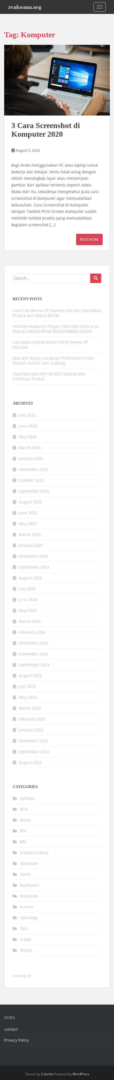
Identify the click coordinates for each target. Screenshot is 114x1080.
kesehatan (29, 885)
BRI (23, 841)
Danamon (29, 863)
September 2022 (34, 751)
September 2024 (34, 567)
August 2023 (30, 675)
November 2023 (33, 653)
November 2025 (33, 469)
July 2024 (27, 588)
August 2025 (30, 502)
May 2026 (28, 436)
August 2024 (30, 577)
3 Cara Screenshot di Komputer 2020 (45, 129)
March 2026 (30, 447)
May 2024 (28, 610)
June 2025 (28, 512)
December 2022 (33, 740)
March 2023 (30, 708)
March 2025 (30, 534)
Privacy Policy (16, 1040)
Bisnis (25, 820)
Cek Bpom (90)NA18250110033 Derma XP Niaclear (50, 345)
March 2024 (30, 621)
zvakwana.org (24, 7)
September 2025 (34, 491)
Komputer (29, 896)
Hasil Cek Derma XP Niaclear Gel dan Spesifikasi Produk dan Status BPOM (57, 313)
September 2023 (34, 664)
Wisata (26, 950)
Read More (89, 239)
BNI (23, 830)
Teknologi (29, 917)
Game (25, 874)
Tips (24, 928)
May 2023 (28, 697)
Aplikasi (27, 798)
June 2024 (28, 599)
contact (11, 1029)
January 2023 (31, 729)
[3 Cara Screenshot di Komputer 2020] (57, 80)
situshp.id (22, 975)
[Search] (95, 278)
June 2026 (28, 426)
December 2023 (33, 643)
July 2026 (27, 415)
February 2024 (32, 632)
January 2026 (31, 458)
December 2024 (33, 556)
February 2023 (32, 719)
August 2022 (30, 762)
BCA (23, 809)
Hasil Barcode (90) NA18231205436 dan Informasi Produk (49, 376)
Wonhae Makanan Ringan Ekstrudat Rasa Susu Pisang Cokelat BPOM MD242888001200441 (56, 329)
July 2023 (27, 686)
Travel (25, 939)
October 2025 (31, 480)
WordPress (80, 1074)
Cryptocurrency (34, 852)
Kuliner (26, 906)
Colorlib (47, 1074)
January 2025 (31, 545)
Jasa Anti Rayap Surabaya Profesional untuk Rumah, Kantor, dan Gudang (53, 360)
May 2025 (28, 523)
